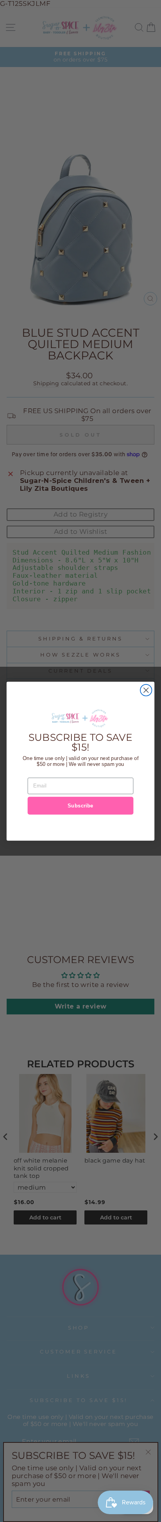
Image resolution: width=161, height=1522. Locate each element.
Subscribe (80, 805)
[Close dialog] (146, 690)
